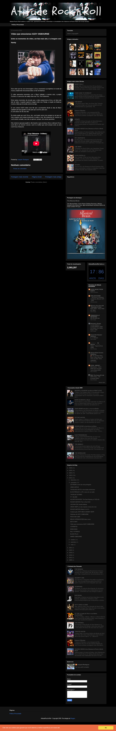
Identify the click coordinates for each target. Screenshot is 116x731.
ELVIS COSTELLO (80, 155)
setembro (73, 542)
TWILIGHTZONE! (95, 296)
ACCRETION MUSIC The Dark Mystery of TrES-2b (84, 499)
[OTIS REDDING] (81, 71)
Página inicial (37, 177)
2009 (70, 560)
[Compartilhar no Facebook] (39, 160)
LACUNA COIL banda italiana (78, 504)
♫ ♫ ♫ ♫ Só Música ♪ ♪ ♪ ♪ (95, 343)
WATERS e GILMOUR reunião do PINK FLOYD (88, 390)
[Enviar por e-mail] (34, 160)
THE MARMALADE (80, 453)
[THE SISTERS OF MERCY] (81, 63)
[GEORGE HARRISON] (72, 47)
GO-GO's (77, 164)
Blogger (72, 718)
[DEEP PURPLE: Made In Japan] (97, 55)
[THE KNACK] (89, 71)
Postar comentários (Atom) (39, 182)
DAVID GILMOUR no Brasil (82, 400)
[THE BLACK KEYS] (97, 47)
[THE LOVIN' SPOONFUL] (81, 47)
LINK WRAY (78, 146)
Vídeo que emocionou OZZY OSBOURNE (82, 524)
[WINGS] (89, 55)
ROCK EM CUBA (75, 516)
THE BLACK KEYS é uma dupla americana (82, 489)
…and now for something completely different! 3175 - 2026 (97, 299)
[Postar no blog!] (36, 160)
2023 (70, 475)
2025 (70, 470)
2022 (70, 478)
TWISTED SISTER (80, 631)
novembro (74, 482)
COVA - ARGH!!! (95, 365)
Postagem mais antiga (53, 177)
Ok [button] (106, 727)
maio (72, 544)
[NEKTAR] (89, 47)
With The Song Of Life (97, 375)
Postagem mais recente (19, 177)
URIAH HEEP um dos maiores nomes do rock (83, 507)
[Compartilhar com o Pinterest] (41, 160)
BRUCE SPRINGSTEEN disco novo (80, 519)
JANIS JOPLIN (74, 487)
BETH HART (73, 521)
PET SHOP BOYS (80, 138)
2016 (70, 555)
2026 (70, 468)
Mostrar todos (102, 382)
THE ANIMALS (79, 444)
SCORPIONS (78, 586)
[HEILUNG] (97, 71)
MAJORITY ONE (79, 578)
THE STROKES (79, 622)
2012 (70, 557)
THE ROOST (78, 102)
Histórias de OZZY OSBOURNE (79, 514)
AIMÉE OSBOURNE (76, 536)
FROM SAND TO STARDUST (83, 93)
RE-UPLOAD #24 (95, 318)
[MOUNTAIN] (81, 55)
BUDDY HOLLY (79, 84)
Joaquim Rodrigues (83, 664)
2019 (70, 552)
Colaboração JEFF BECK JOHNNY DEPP (82, 512)
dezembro (74, 480)
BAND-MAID (73, 529)
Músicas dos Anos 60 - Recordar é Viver (97, 306)
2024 (70, 473)
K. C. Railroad (94, 337)
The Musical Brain (73, 201)
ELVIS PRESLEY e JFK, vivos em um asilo (82, 492)
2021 (70, 547)
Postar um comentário (19, 168)
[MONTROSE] (97, 63)
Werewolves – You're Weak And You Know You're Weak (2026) (95, 368)
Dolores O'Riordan (80, 110)
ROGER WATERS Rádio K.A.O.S (79, 509)
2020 (70, 550)
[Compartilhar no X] (38, 160)
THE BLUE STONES (76, 494)
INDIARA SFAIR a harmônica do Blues (86, 426)
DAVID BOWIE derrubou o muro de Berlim (87, 408)
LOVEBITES (73, 526)
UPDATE (77, 119)
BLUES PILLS (74, 534)
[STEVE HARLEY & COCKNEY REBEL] (72, 63)
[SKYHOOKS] (72, 71)
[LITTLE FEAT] (89, 63)
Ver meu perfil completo (82, 667)
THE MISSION (79, 569)
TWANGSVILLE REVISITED (95, 316)
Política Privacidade (18, 24)
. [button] (60, 727)
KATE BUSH (78, 595)
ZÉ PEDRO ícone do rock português (80, 484)
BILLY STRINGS (75, 531)
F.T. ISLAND (73, 497)
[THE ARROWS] (72, 55)
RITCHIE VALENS (80, 417)
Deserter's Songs (95, 323)
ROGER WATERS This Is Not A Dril (80, 502)
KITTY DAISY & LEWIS (81, 604)
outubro (73, 539)
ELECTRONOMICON (81, 435)
